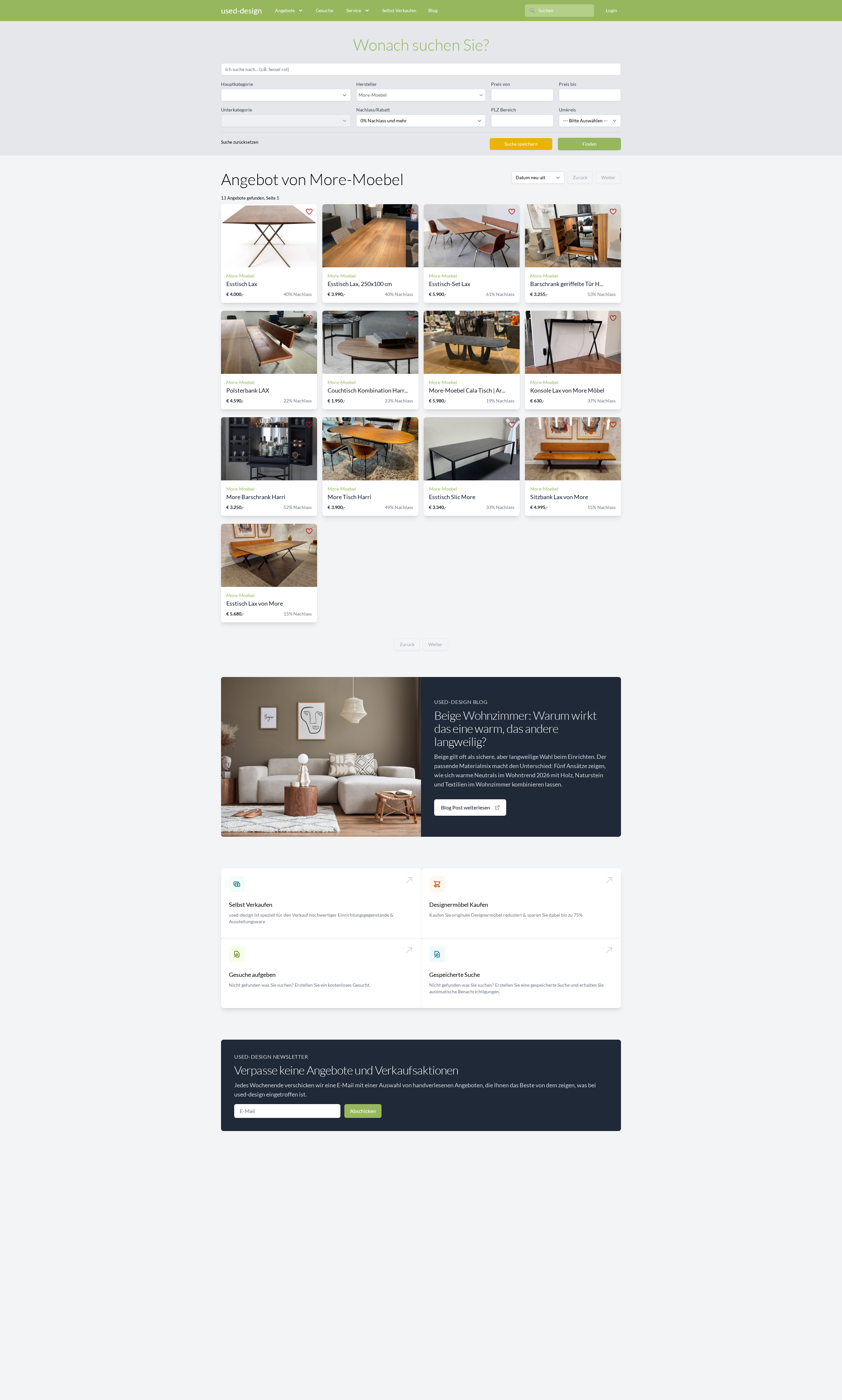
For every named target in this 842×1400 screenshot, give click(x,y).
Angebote (285, 10)
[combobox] (418, 95)
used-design (241, 10)
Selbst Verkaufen (399, 10)
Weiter (608, 177)
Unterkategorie (236, 109)
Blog (432, 10)
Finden (589, 144)
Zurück (580, 177)
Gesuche (324, 10)
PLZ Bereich (503, 109)
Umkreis (567, 109)
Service (353, 10)
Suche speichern (521, 144)
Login (611, 10)
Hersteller (366, 84)
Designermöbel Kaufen (458, 904)
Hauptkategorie (237, 84)
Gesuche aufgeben (252, 974)
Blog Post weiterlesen (465, 807)
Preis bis (567, 84)
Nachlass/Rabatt (373, 109)
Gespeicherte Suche (454, 974)
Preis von (500, 84)
